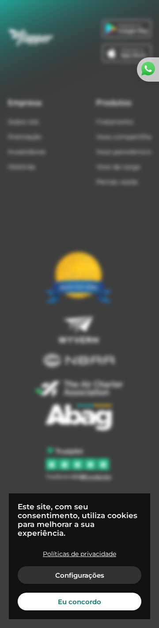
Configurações (79, 575)
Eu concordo (79, 602)
